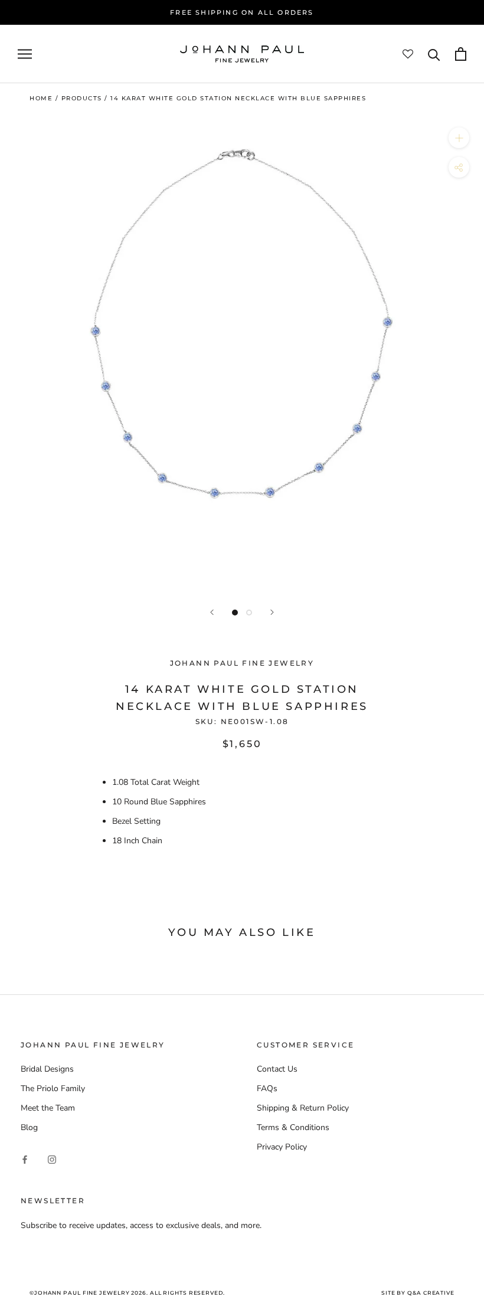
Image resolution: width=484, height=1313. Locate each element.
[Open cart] (460, 54)
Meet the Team (48, 1108)
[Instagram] (52, 1158)
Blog (29, 1127)
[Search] (434, 54)
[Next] (272, 612)
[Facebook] (25, 1158)
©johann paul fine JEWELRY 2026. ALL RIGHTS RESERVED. (127, 1292)
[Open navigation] (25, 54)
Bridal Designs (47, 1069)
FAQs (267, 1088)
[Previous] (212, 612)
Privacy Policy (282, 1146)
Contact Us (277, 1069)
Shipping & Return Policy (303, 1108)
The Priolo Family (53, 1088)
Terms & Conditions (293, 1127)
